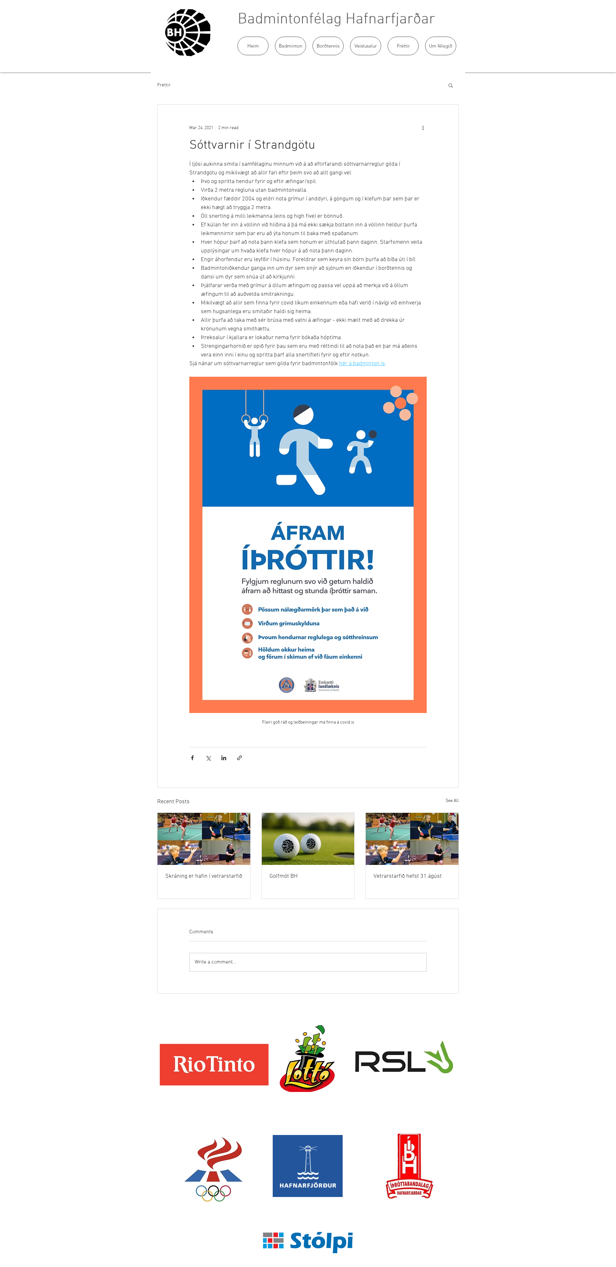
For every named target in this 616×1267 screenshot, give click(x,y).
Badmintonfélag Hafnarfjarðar (336, 19)
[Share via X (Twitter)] (208, 758)
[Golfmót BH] (308, 839)
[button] (290, 46)
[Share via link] (239, 758)
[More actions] (423, 128)
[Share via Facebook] (192, 758)
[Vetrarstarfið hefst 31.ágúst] (412, 839)
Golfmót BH (284, 876)
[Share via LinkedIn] (224, 758)
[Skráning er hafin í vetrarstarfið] (204, 839)
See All (452, 801)
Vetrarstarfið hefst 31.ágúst (407, 876)
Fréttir (164, 85)
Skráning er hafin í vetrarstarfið (203, 876)
